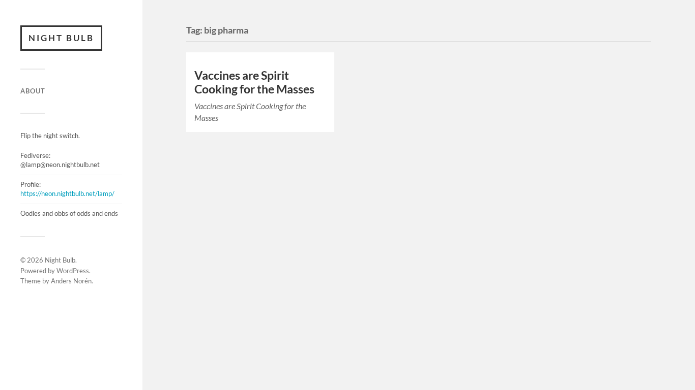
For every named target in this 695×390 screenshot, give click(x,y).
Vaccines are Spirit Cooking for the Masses (254, 82)
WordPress (72, 271)
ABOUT (32, 91)
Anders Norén (71, 281)
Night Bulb (61, 37)
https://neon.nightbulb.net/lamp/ (67, 193)
